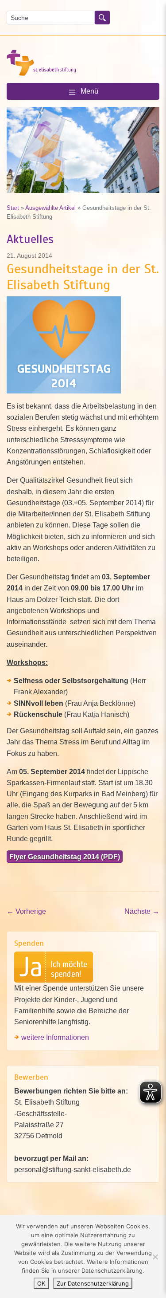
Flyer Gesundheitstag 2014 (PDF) (64, 857)
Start (13, 208)
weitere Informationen (55, 1037)
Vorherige (26, 911)
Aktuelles (30, 239)
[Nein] (155, 1256)
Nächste (141, 911)
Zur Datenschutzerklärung (93, 1283)
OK (41, 1283)
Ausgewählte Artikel (50, 208)
